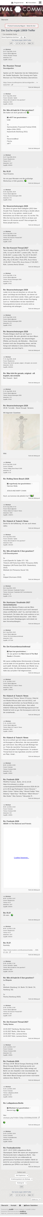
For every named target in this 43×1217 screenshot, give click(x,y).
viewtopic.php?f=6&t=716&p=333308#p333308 (20, 1118)
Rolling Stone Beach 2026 (15, 468)
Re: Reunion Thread (12, 66)
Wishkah (8, 49)
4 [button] (21, 43)
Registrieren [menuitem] (19, 3)
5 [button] (24, 43)
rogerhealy (13, 484)
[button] (11, 43)
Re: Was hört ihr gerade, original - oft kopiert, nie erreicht (19, 374)
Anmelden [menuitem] (32, 3)
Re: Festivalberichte (12, 1148)
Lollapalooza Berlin (13, 1092)
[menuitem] (31, 1205)
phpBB (11, 1209)
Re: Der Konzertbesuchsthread (16, 647)
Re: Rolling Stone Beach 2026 (16, 479)
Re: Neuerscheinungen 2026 (15, 206)
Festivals (10, 466)
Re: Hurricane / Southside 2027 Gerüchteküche (16, 603)
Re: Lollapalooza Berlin (13, 1103)
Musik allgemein (12, 53)
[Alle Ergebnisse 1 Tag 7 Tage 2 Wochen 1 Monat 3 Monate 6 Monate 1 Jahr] (21, 1175)
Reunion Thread (12, 55)
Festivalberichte (12, 1137)
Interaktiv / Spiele (12, 98)
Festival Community (8, 10)
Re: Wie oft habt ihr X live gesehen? (18, 110)
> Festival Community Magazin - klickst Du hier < (21, 26)
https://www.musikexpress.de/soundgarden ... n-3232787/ (20, 84)
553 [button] (29, 43)
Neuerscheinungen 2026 (14, 195)
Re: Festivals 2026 (11, 779)
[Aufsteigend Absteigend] (21, 1182)
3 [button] (19, 43)
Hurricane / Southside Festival (16, 590)
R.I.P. (9, 161)
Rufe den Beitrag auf (34, 87)
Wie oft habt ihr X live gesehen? (16, 100)
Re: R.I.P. (7, 171)
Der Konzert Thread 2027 (15, 237)
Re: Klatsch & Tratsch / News (15, 521)
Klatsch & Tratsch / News (15, 511)
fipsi (10, 651)
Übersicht (4, 1205)
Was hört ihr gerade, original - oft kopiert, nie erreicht (22, 363)
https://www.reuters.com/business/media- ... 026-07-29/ (21, 951)
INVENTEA (23, 1213)
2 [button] (16, 43)
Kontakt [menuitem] (13, 1205)
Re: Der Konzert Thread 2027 (15, 248)
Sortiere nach (21, 1172)
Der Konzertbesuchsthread (15, 636)
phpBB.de (23, 1211)
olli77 (11, 117)
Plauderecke (11, 159)
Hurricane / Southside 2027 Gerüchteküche (20, 592)
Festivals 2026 (12, 769)
